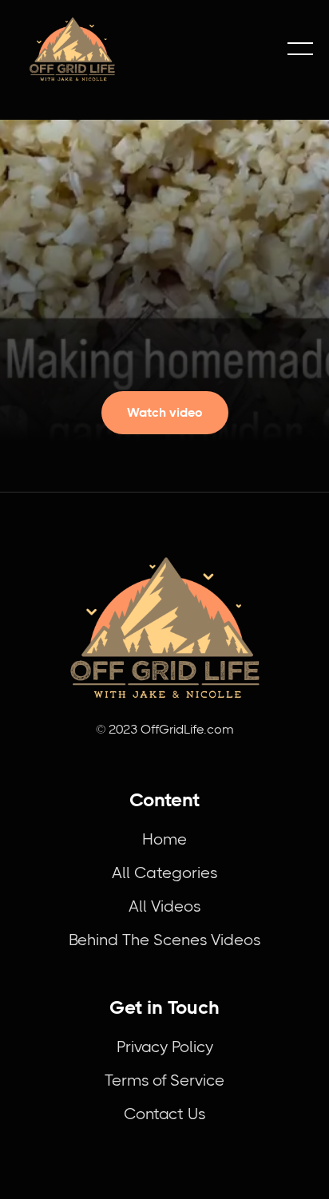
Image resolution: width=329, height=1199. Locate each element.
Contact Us (164, 1114)
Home (164, 839)
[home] (144, 48)
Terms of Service (164, 1080)
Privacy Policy (165, 1047)
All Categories (164, 873)
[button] (300, 49)
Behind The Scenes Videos (164, 940)
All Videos (164, 906)
